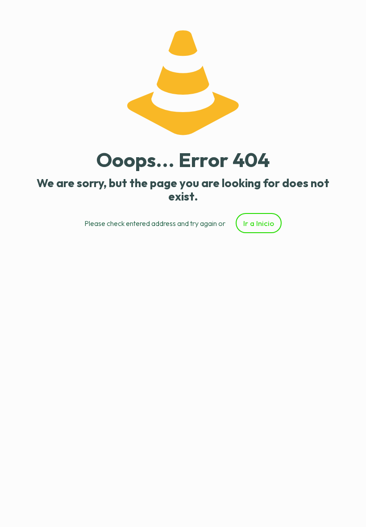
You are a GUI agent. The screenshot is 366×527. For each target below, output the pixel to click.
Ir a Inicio (258, 223)
